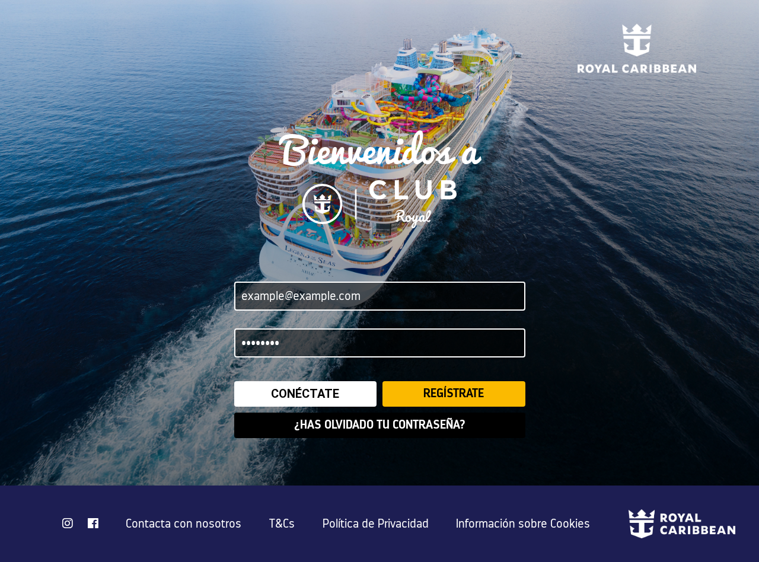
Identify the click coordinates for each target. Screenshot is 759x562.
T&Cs (282, 524)
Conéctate (305, 394)
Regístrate (453, 393)
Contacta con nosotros (183, 524)
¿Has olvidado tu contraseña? (379, 425)
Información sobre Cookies (523, 524)
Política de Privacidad (376, 524)
